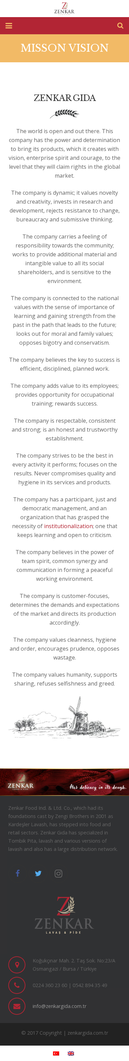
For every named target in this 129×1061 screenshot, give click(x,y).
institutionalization (68, 526)
